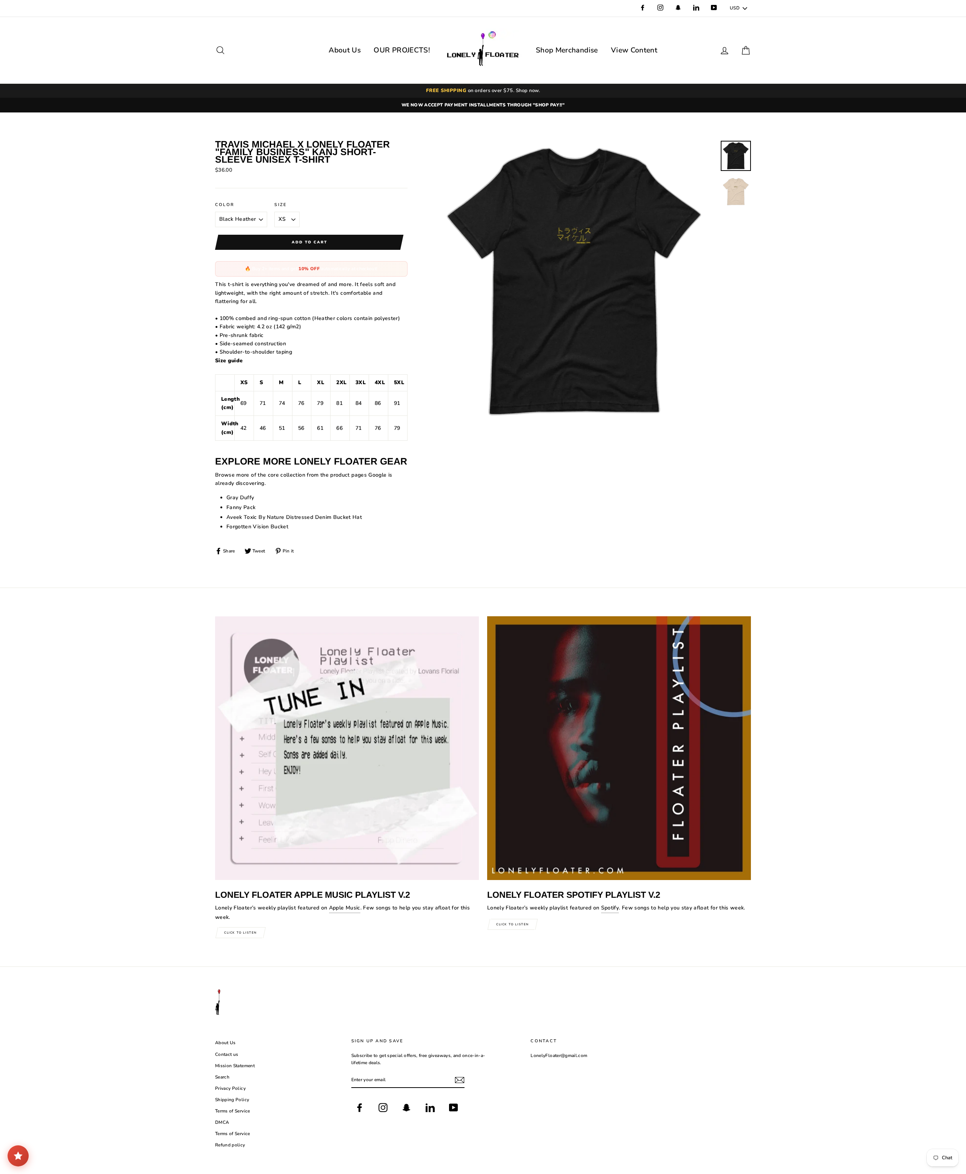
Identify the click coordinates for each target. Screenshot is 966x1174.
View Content (634, 50)
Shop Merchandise (567, 50)
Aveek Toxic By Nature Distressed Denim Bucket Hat (294, 517)
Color (224, 205)
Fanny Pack (241, 507)
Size (280, 205)
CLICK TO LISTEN (240, 933)
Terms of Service (232, 1111)
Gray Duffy (240, 497)
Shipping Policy (232, 1100)
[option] (483, 105)
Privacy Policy (230, 1088)
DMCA (222, 1122)
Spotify (610, 907)
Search (222, 1077)
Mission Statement (235, 1066)
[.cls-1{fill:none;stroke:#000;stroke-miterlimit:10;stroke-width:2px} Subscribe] (460, 1080)
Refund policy (230, 1145)
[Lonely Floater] (483, 50)
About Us (345, 50)
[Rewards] (18, 1155)
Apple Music (344, 907)
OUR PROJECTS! (402, 50)
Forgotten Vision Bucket (257, 526)
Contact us (226, 1054)
